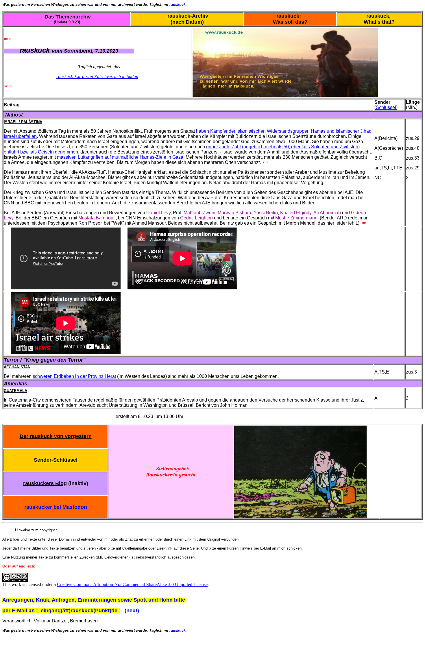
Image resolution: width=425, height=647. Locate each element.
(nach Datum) (187, 22)
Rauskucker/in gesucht (170, 475)
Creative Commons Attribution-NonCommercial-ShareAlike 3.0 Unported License (132, 584)
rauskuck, (379, 16)
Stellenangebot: (173, 469)
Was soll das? (290, 22)
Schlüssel (386, 107)
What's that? (379, 22)
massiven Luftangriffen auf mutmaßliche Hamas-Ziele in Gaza (120, 157)
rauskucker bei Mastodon (55, 507)
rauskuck (177, 4)
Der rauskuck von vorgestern (56, 436)
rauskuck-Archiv (187, 16)
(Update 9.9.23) (67, 22)
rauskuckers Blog (45, 483)
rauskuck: (290, 16)
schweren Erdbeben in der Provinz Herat (74, 376)
